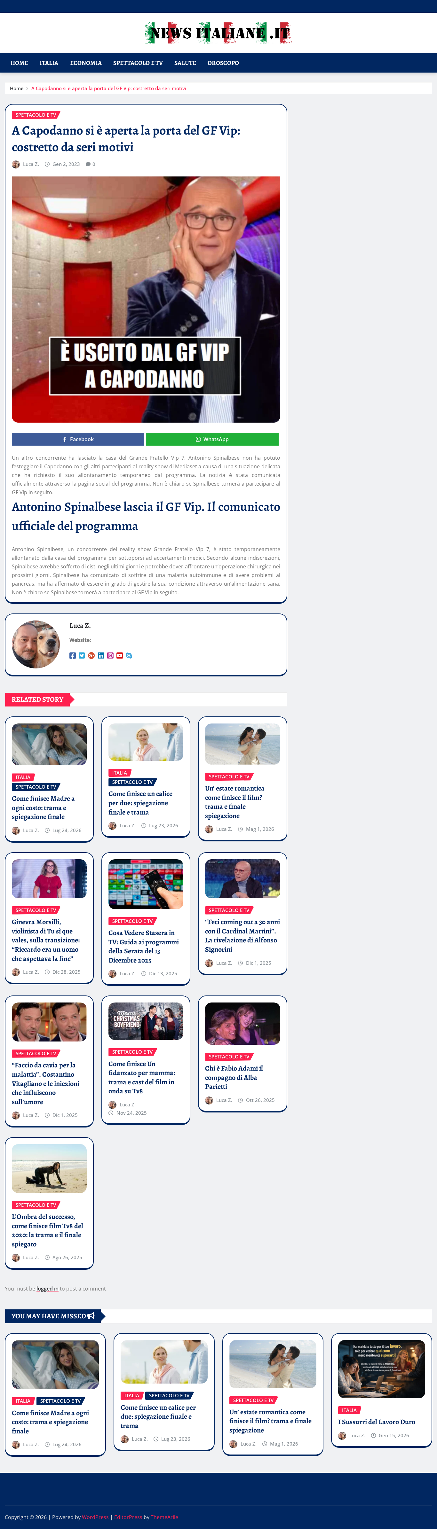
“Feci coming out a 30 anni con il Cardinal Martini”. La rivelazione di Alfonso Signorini (242, 935)
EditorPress (128, 1517)
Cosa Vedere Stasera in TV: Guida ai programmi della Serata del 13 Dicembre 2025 (143, 946)
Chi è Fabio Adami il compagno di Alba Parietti (234, 1077)
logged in (47, 1288)
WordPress (95, 1517)
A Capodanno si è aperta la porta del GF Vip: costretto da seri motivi (108, 88)
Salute (185, 63)
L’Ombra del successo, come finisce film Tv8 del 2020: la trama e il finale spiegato (47, 1230)
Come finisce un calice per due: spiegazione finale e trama (140, 803)
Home (19, 63)
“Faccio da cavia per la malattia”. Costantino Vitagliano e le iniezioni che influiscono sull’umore (45, 1083)
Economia (86, 63)
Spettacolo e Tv (138, 63)
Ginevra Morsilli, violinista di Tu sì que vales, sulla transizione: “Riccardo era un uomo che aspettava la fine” (46, 940)
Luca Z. (31, 164)
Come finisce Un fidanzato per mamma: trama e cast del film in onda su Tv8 (141, 1077)
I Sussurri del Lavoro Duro (376, 1422)
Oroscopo (223, 63)
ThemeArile (164, 1517)
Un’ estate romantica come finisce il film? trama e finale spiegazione (235, 802)
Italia (49, 63)
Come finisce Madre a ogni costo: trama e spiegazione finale (43, 808)
